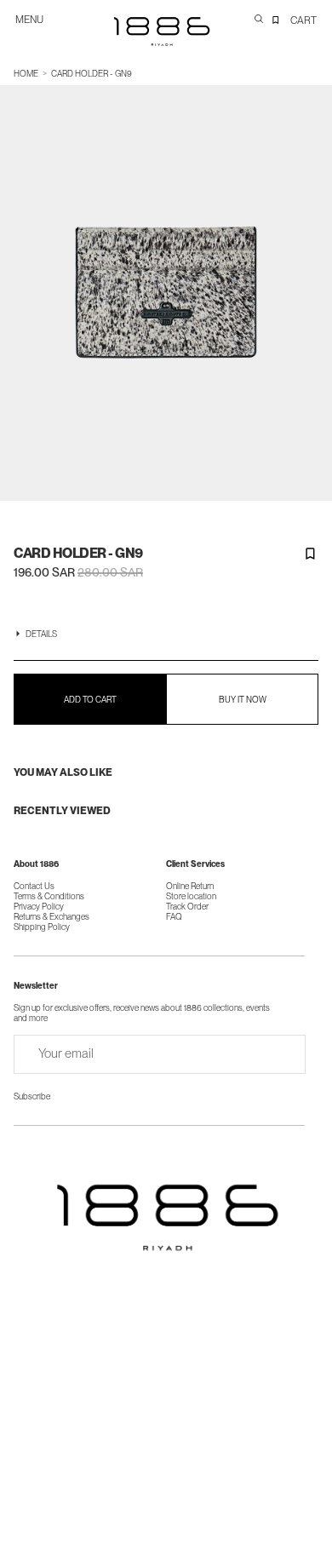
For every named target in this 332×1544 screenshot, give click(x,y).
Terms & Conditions (49, 896)
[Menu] (36, 27)
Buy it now (242, 699)
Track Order (187, 906)
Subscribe (32, 1096)
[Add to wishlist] (309, 553)
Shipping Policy (42, 926)
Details (41, 634)
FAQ (174, 916)
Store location (191, 896)
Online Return (190, 886)
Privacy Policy (39, 906)
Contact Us (34, 886)
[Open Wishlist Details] (275, 20)
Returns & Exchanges (51, 916)
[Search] (259, 19)
